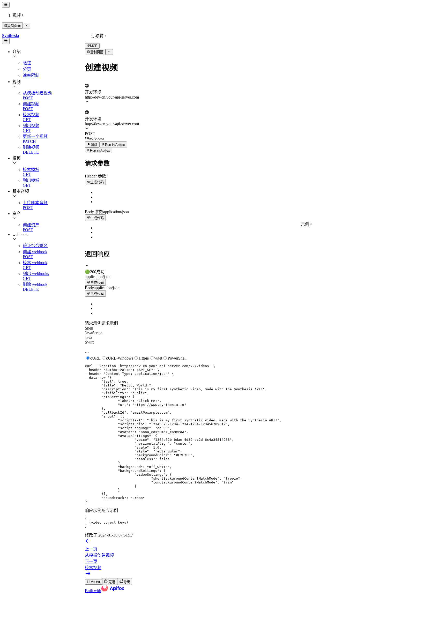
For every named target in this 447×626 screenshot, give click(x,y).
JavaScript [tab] (93, 333)
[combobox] (109, 81)
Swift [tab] (89, 342)
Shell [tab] (89, 328)
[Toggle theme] (6, 41)
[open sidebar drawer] (6, 5)
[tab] (265, 268)
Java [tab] (88, 337)
